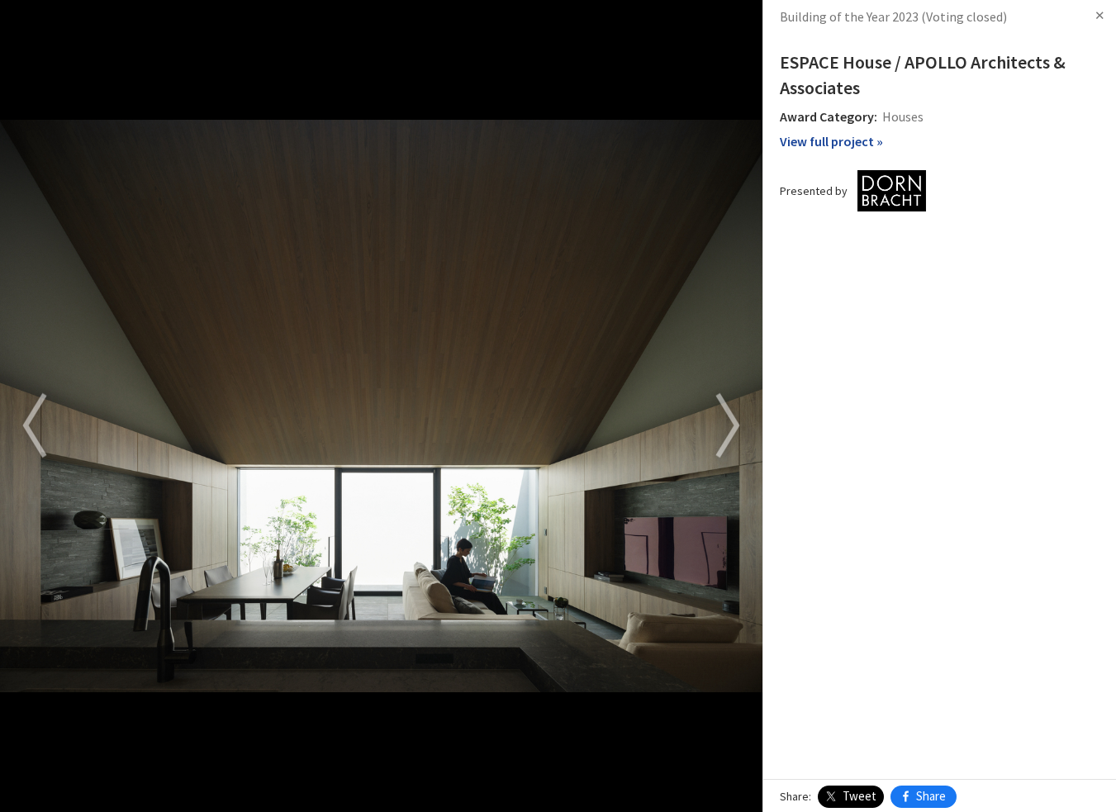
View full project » (831, 141)
